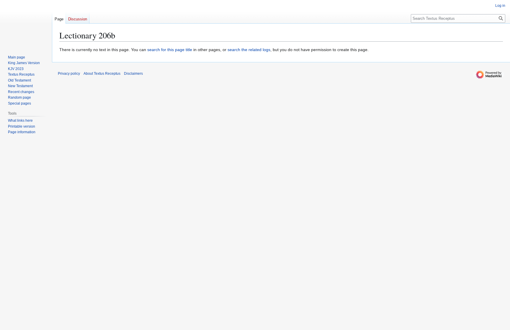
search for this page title (169, 49)
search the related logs (249, 49)
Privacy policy (69, 73)
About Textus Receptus (102, 73)
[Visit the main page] (26, 23)
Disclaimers (133, 73)
